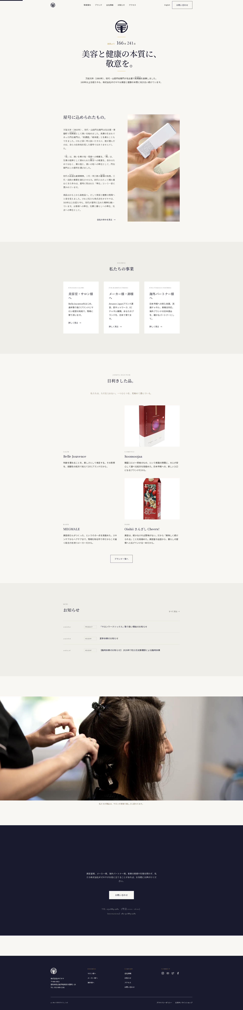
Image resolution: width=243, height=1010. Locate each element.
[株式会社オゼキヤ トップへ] (53, 5)
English (167, 5)
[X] (173, 973)
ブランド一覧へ (121, 558)
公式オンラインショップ (183, 1002)
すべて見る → (174, 611)
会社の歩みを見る (106, 219)
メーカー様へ (93, 978)
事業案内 (87, 5)
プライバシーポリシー (164, 1002)
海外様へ (91, 982)
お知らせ (121, 5)
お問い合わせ (182, 5)
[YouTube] (168, 973)
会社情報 (109, 5)
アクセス (132, 5)
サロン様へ (92, 973)
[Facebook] (178, 973)
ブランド (98, 5)
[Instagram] (162, 973)
